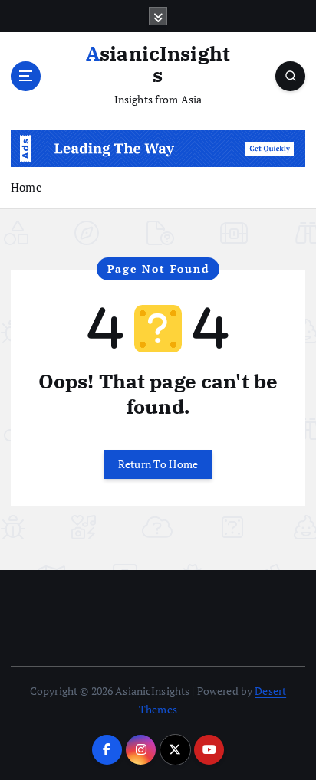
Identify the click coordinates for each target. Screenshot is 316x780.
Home (26, 187)
